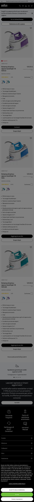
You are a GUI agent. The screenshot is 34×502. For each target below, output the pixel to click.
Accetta (17, 494)
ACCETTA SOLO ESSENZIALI (17, 490)
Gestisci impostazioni (17, 499)
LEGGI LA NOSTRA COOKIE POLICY (17, 483)
